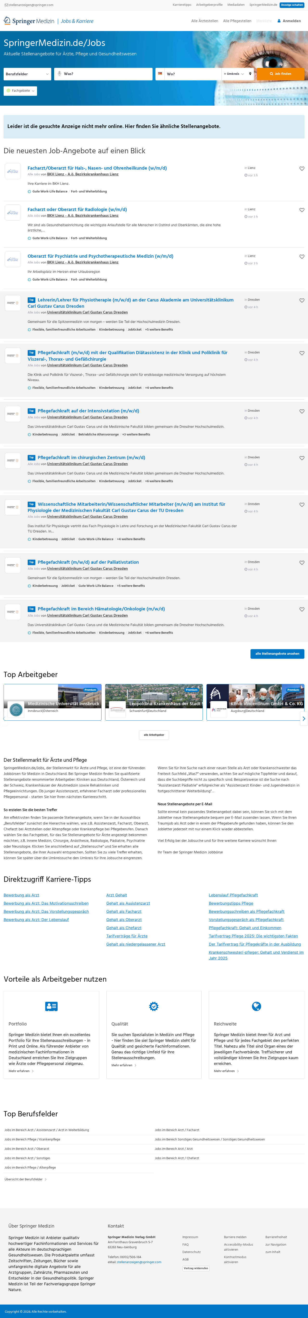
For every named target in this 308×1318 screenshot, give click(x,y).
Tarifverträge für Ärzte (127, 936)
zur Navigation (275, 1245)
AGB (185, 1259)
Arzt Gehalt (116, 895)
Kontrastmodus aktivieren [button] (235, 1259)
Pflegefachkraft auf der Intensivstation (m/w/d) (88, 411)
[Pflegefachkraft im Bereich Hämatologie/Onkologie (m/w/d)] (13, 612)
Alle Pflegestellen (237, 21)
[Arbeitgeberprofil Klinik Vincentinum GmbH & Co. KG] (219, 710)
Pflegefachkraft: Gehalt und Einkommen (245, 927)
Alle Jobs (34, 174)
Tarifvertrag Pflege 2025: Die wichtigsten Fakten (253, 936)
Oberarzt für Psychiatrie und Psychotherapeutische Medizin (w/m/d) (100, 256)
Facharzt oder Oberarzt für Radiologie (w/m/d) (77, 210)
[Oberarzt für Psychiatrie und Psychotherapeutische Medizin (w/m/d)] (13, 259)
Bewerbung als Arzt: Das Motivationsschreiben (46, 903)
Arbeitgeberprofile (209, 5)
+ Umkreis (231, 74)
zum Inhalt (272, 1252)
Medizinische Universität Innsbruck (63, 704)
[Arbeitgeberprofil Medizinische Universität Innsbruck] (16, 710)
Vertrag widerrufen (196, 1268)
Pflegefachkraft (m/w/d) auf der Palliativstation (88, 562)
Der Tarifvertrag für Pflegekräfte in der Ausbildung (255, 944)
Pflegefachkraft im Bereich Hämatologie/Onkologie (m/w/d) (101, 609)
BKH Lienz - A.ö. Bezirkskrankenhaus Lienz (83, 174)
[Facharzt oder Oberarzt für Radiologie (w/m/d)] (13, 212)
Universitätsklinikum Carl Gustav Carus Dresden (87, 312)
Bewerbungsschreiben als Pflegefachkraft (246, 911)
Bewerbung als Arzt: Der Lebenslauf (36, 919)
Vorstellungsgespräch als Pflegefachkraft (246, 919)
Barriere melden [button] (235, 1237)
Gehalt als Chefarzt (123, 927)
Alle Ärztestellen (204, 21)
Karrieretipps (182, 5)
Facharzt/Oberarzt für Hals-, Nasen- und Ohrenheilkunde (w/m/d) (97, 168)
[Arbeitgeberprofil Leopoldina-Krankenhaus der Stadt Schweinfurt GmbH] (117, 710)
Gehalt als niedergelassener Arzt (135, 944)
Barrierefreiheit (276, 1237)
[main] (154, 619)
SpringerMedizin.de (263, 5)
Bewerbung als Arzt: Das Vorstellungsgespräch (46, 911)
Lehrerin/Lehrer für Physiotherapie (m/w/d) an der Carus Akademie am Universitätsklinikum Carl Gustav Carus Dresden (131, 303)
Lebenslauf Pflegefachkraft (233, 895)
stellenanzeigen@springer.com (30, 5)
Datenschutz (191, 1252)
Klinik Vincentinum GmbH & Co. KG (267, 704)
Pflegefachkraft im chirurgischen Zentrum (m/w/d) (91, 458)
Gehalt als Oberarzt (124, 919)
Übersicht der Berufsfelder (24, 1179)
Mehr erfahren (19, 1071)
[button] (250, 74)
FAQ (185, 1245)
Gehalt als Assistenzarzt (128, 903)
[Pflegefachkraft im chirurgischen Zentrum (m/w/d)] (13, 460)
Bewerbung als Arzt (21, 895)
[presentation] (304, 718)
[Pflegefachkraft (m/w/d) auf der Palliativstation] (13, 565)
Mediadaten (236, 5)
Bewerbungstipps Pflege (231, 903)
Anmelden (292, 21)
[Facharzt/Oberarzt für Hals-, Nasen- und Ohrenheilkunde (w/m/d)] (13, 171)
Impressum (190, 1237)
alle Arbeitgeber (154, 735)
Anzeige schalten (292, 5)
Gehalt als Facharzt (123, 911)
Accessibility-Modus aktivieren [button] (238, 1247)
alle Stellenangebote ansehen (277, 654)
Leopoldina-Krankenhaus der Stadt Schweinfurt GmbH (184, 704)
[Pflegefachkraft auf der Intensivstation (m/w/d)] (13, 414)
